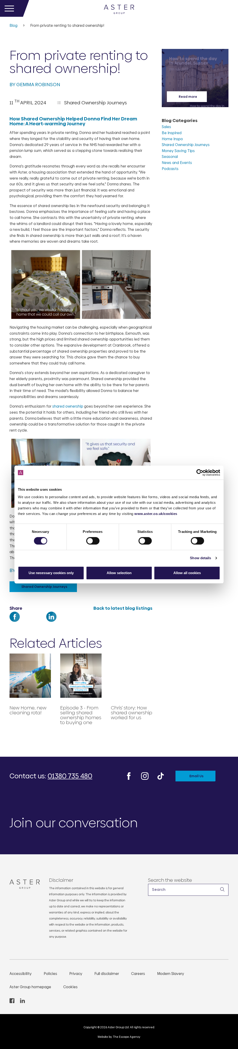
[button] (188, 890)
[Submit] (222, 889)
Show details (200, 558)
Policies (50, 973)
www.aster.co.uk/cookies (155, 514)
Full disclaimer (106, 973)
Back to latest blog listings (122, 608)
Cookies (70, 987)
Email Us (196, 776)
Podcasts (170, 168)
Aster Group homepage (30, 987)
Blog (13, 25)
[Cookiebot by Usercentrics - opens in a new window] (199, 472)
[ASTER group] (119, 8)
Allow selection (119, 573)
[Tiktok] (160, 775)
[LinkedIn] (51, 622)
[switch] (92, 541)
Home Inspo (172, 139)
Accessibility (21, 973)
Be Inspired (172, 133)
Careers (138, 973)
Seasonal (170, 156)
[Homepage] (20, 884)
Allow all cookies (187, 573)
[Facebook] (15, 622)
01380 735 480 (70, 776)
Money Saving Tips (178, 150)
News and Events (177, 162)
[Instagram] (145, 775)
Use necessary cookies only (51, 573)
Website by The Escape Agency (119, 1037)
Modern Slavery (170, 973)
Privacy (75, 973)
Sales (166, 126)
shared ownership (68, 406)
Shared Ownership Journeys (95, 102)
